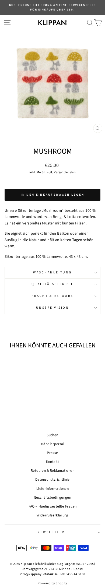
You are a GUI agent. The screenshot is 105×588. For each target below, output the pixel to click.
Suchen (52, 435)
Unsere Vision (52, 307)
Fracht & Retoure (53, 296)
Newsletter (51, 532)
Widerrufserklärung (52, 515)
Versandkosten (65, 172)
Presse (52, 452)
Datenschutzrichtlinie (52, 479)
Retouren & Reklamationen (52, 470)
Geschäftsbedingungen (52, 497)
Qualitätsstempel (53, 284)
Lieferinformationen (52, 488)
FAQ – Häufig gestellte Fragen (53, 506)
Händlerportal (52, 443)
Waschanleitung (52, 272)
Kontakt (52, 461)
